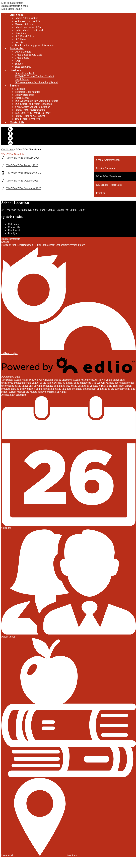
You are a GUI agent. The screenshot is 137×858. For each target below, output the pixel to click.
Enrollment (14, 230)
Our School (7, 149)
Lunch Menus (22, 79)
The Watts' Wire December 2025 (23, 172)
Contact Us (14, 227)
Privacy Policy (77, 244)
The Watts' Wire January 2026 (22, 165)
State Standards (23, 66)
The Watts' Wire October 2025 (22, 180)
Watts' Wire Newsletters (27, 21)
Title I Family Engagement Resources (34, 45)
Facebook (10, 133)
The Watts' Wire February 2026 (22, 157)
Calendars (20, 88)
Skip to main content (12, 2)
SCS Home (21, 39)
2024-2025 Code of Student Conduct (34, 76)
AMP (18, 60)
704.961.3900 (55, 209)
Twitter (10, 138)
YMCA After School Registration (32, 106)
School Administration (26, 18)
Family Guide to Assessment (30, 115)
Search (10, 129)
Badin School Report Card (29, 30)
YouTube (10, 143)
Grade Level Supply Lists (28, 54)
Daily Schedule (23, 51)
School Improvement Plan (28, 27)
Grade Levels (22, 57)
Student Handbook (25, 73)
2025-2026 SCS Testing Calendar (32, 112)
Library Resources (24, 94)
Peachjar (19, 42)
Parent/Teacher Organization (30, 109)
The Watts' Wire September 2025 (23, 188)
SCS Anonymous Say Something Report (36, 82)
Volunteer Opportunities (27, 91)
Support (19, 63)
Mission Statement (24, 24)
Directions (20, 33)
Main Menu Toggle (11, 8)
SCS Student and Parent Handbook (33, 103)
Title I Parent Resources (27, 118)
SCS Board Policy (24, 36)
